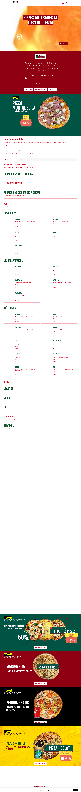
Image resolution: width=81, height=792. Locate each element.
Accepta (75, 790)
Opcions (69, 790)
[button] (63, 3)
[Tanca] (79, 790)
